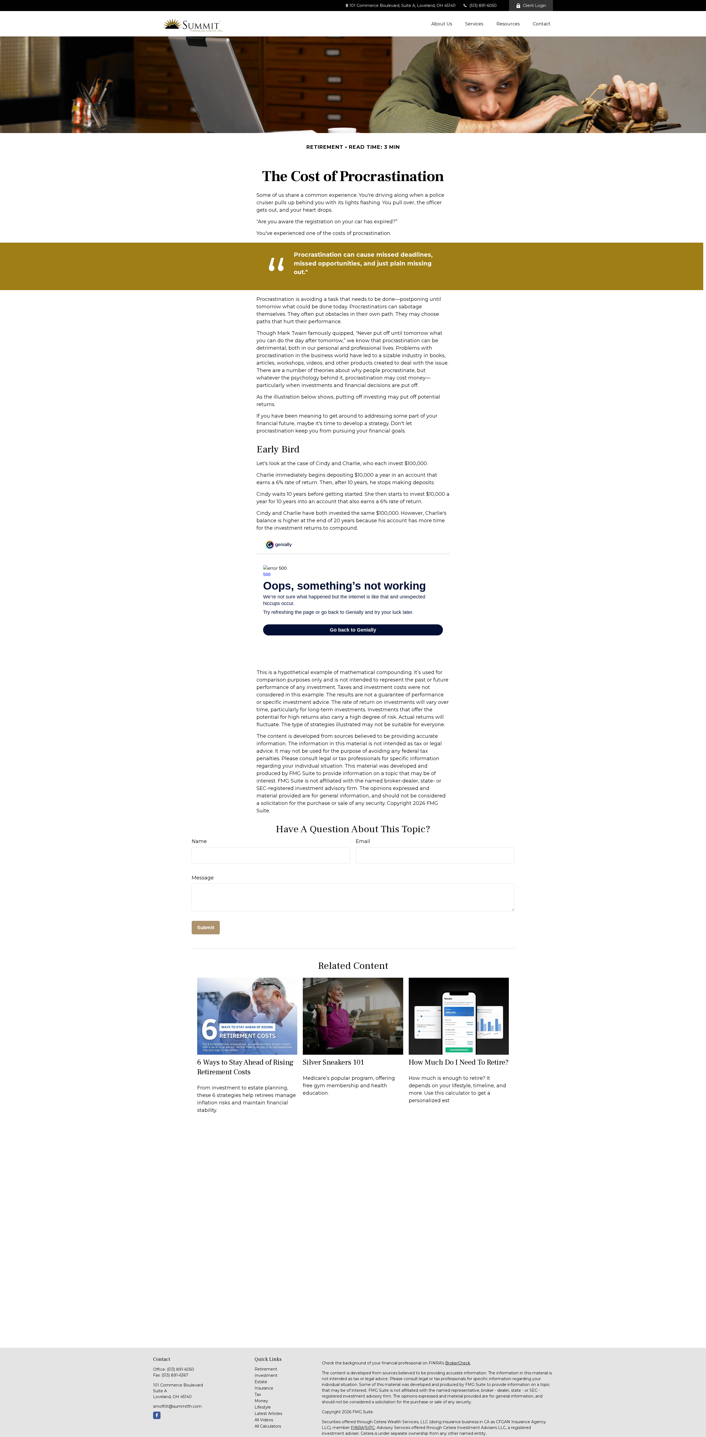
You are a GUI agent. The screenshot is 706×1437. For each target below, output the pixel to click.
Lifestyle (263, 1407)
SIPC (370, 1427)
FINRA (357, 1427)
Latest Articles (268, 1413)
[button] (441, 23)
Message (203, 878)
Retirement (266, 1369)
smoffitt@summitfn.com (177, 1406)
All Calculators (268, 1426)
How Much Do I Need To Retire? (459, 1062)
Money (261, 1400)
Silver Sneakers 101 (333, 1062)
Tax (258, 1394)
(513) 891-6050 (483, 5)
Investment (266, 1375)
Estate (261, 1381)
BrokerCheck (457, 1363)
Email (363, 841)
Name (199, 841)
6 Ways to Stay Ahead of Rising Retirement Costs (245, 1067)
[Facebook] (157, 1415)
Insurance (264, 1388)
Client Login (534, 5)
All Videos (264, 1419)
